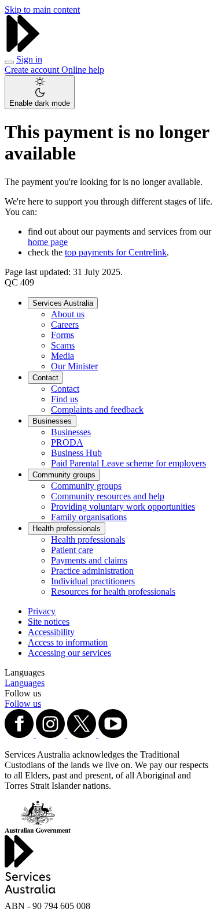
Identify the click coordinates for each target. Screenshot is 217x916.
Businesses (52, 421)
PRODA (67, 442)
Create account (33, 70)
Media (62, 356)
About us (67, 314)
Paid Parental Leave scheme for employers (128, 463)
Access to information (68, 642)
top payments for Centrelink (116, 252)
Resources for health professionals (113, 591)
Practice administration (92, 571)
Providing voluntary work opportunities (123, 506)
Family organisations (89, 517)
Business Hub (76, 453)
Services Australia (62, 303)
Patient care (72, 550)
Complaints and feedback (97, 409)
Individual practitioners (93, 581)
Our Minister (74, 366)
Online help (82, 70)
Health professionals (66, 528)
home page (48, 242)
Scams (63, 345)
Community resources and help (107, 496)
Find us (64, 399)
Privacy (42, 611)
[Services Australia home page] (23, 49)
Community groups (63, 474)
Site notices (48, 621)
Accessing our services (69, 653)
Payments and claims (89, 560)
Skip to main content (42, 9)
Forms (62, 335)
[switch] (40, 92)
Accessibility (51, 632)
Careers (65, 324)
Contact (45, 377)
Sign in (29, 59)
